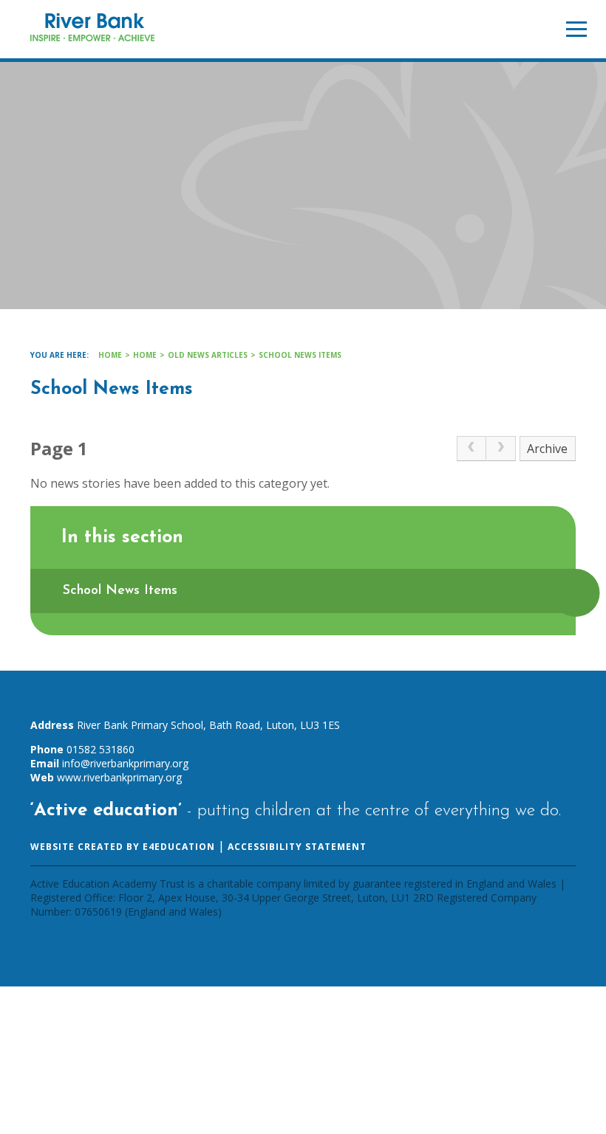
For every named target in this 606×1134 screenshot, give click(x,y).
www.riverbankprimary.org (119, 777)
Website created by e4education (122, 846)
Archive (547, 448)
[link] (471, 448)
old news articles (208, 355)
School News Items (300, 355)
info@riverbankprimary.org (125, 763)
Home (110, 355)
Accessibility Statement (297, 846)
